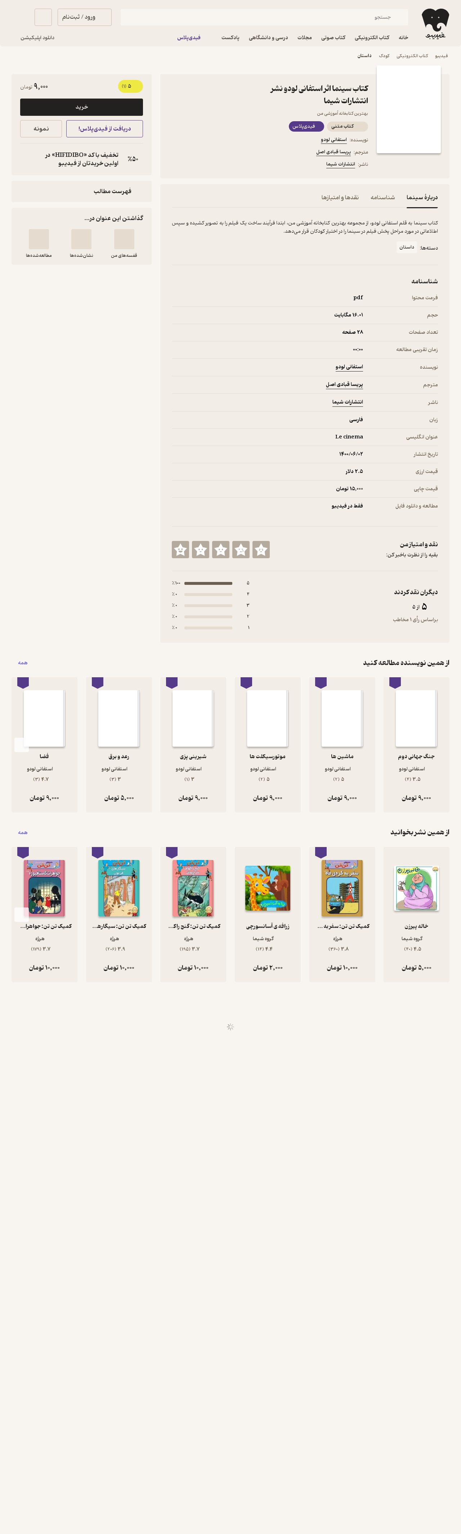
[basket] (43, 17)
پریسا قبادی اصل (333, 152)
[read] (39, 239)
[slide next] (21, 745)
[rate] (261, 549)
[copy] (27, 159)
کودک (384, 56)
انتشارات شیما (340, 164)
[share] (228, 165)
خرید (82, 107)
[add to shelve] (124, 239)
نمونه (41, 129)
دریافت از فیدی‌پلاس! (105, 129)
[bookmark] (193, 165)
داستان (365, 56)
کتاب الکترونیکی (412, 56)
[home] (434, 24)
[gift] (210, 165)
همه (23, 663)
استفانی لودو (334, 140)
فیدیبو (441, 56)
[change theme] (20, 17)
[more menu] (176, 165)
